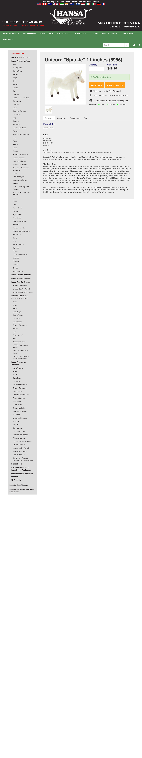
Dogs (14, 118)
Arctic (15, 302)
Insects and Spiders (20, 164)
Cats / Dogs (17, 312)
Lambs (15, 173)
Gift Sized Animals (19, 445)
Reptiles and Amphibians (21, 231)
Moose (15, 198)
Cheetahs (16, 94)
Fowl (14, 138)
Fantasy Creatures (19, 128)
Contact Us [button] (7, 39)
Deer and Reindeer (19, 111)
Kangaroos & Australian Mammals (21, 169)
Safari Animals (18, 428)
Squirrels (16, 248)
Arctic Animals (18, 368)
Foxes (15, 141)
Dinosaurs (16, 114)
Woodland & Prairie (19, 342)
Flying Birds (17, 401)
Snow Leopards (18, 244)
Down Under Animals (20, 385)
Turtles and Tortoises (20, 254)
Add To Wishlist (116, 85)
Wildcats (16, 261)
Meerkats (16, 183)
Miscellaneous (18, 271)
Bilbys (15, 78)
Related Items (75, 118)
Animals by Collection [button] (109, 33)
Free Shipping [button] (128, 33)
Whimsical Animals (19, 438)
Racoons (16, 224)
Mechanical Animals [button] (10, 33)
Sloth (14, 241)
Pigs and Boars (18, 214)
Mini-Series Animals (20, 451)
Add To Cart (96, 85)
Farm (15, 332)
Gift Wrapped (115, 90)
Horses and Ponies (19, 161)
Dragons (16, 121)
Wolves (15, 264)
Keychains (16, 415)
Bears (15, 308)
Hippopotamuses (19, 158)
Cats (14, 91)
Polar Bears (17, 218)
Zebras (15, 268)
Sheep (15, 238)
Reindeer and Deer (19, 228)
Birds (14, 81)
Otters (15, 201)
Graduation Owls (19, 408)
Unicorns (16, 258)
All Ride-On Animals (20, 285)
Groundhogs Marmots (20, 154)
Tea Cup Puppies (19, 431)
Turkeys (15, 251)
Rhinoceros (17, 234)
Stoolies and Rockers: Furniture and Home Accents (23, 459)
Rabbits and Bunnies (20, 221)
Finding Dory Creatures (21, 395)
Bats (14, 64)
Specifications (61, 118)
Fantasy (15, 328)
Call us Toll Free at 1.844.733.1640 (119, 22)
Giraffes (15, 144)
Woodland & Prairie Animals (22, 441)
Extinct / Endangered (20, 325)
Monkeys (16, 421)
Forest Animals (18, 405)
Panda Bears (17, 208)
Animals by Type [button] (46, 33)
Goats (15, 148)
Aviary (15, 305)
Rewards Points (121, 95)
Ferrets (15, 131)
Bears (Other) (17, 71)
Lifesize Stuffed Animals (21, 448)
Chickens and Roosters (21, 98)
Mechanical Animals (20, 418)
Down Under (17, 322)
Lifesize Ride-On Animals (21, 289)
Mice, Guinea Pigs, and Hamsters (21, 188)
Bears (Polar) (17, 68)
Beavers (16, 74)
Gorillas (15, 151)
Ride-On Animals (19, 455)
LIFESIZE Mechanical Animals (20, 346)
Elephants (16, 124)
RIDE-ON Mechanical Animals (20, 352)
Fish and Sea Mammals (21, 134)
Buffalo (15, 84)
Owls (14, 204)
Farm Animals (18, 391)
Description (49, 118)
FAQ (85, 118)
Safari (15, 338)
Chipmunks (17, 101)
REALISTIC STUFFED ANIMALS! (22, 22)
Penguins (16, 211)
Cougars (16, 104)
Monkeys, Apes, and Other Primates (22, 193)
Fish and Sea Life (19, 398)
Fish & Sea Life (18, 335)
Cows (15, 108)
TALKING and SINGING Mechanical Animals (21, 357)
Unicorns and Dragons (21, 435)
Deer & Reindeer (19, 315)
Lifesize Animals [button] (63, 33)
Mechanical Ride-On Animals (23, 292)
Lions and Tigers (19, 177)
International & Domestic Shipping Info (111, 100)
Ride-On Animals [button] (81, 33)
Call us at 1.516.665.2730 (125, 26)
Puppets (95, 33)
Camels (15, 88)
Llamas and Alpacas (20, 180)
